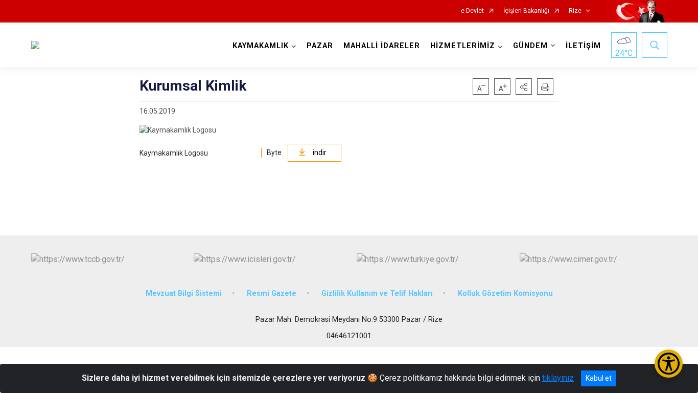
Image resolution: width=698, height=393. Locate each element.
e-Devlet (472, 11)
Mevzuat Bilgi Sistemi (184, 293)
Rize (575, 11)
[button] (524, 86)
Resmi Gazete (271, 293)
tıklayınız (558, 378)
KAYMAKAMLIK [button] (260, 45)
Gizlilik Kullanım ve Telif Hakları (377, 293)
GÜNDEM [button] (530, 45)
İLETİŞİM (583, 45)
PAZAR (320, 45)
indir (320, 152)
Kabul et (599, 378)
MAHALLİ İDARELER (381, 45)
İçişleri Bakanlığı (526, 11)
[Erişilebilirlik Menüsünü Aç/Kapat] (669, 364)
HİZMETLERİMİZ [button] (462, 45)
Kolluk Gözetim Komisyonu (505, 293)
